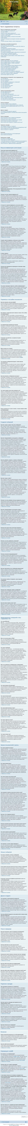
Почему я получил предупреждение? (8, 69)
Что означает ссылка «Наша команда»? (8, 99)
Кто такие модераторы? (5, 92)
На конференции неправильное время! (8, 48)
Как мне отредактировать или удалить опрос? (9, 66)
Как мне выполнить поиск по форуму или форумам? (11, 117)
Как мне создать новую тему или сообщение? (9, 60)
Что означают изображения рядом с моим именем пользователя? (13, 52)
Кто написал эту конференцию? (7, 138)
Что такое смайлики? (5, 80)
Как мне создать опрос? (5, 64)
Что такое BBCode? (4, 78)
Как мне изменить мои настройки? (7, 45)
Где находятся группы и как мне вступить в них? (10, 95)
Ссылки (3, 21)
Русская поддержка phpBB (14, 1125)
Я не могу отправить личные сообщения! (8, 103)
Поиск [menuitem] (26, 24)
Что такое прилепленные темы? (7, 85)
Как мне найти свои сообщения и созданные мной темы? (11, 122)
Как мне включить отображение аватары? (9, 53)
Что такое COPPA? (4, 31)
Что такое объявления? (5, 84)
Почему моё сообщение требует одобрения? (9, 73)
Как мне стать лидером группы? (7, 96)
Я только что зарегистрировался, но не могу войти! (10, 34)
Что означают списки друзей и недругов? (8, 111)
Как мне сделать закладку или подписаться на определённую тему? (14, 127)
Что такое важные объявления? (7, 83)
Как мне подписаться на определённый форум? (10, 128)
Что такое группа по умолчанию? (7, 98)
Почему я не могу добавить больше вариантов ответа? (11, 65)
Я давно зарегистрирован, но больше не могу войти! (11, 36)
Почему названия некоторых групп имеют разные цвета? (12, 97)
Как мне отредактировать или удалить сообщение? (10, 61)
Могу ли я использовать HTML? (7, 79)
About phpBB (22, 1060)
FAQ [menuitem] (8, 21)
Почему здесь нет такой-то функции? (8, 139)
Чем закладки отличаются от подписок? (8, 126)
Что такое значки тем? (5, 87)
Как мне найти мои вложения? (6, 134)
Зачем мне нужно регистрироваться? (8, 30)
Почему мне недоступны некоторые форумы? (9, 67)
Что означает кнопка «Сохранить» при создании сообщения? (12, 72)
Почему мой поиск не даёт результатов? (8, 118)
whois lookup (8, 1082)
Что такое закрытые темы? (6, 86)
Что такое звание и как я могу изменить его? (9, 54)
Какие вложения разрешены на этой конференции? (10, 133)
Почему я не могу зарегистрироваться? (8, 33)
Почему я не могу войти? (5, 35)
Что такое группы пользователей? (7, 94)
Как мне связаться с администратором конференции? (11, 143)
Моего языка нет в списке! (6, 50)
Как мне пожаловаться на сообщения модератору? (10, 71)
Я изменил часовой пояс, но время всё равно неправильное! (12, 49)
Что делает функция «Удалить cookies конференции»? (11, 41)
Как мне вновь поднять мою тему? (7, 74)
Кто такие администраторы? (6, 91)
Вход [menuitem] (26, 21)
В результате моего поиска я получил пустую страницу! (11, 119)
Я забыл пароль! (4, 37)
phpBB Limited (16, 1056)
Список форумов (5, 1121)
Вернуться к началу (6, 161)
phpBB (20, 357)
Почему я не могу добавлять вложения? (8, 68)
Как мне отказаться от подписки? (7, 129)
